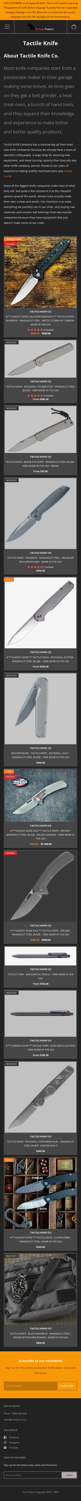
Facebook (14, 1437)
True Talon (28, 1492)
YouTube (13, 1447)
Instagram (14, 1442)
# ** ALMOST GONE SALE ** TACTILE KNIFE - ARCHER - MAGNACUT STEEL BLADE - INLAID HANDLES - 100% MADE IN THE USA (40, 834)
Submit (69, 1475)
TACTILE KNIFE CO (40, 311)
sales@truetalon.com (15, 1419)
